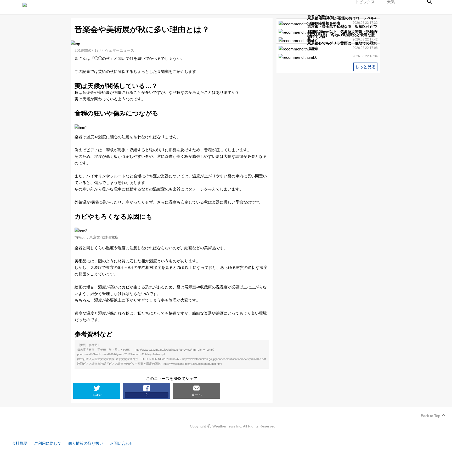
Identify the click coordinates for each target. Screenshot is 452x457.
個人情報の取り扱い (85, 443)
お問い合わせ (121, 443)
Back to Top (430, 416)
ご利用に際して (47, 443)
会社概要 (19, 443)
